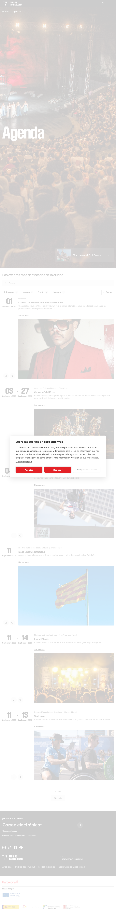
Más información (24, 461)
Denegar (58, 469)
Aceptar (29, 469)
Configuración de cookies (87, 470)
